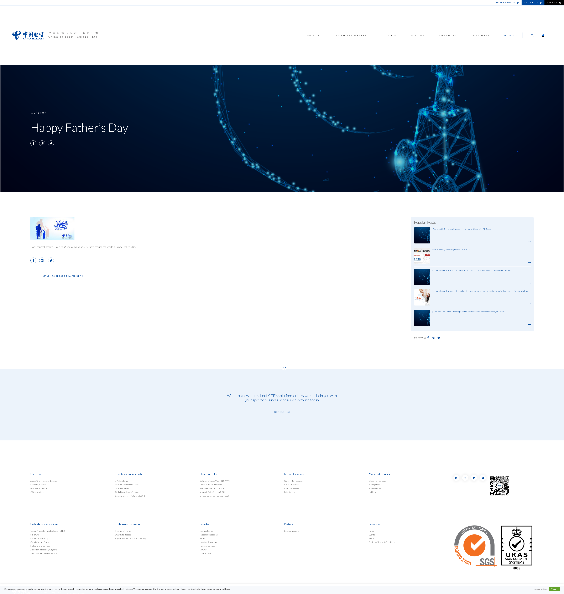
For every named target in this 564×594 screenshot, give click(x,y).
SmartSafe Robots (123, 534)
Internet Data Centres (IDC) (212, 492)
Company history (38, 484)
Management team (38, 488)
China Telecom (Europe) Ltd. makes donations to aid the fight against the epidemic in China (471, 270)
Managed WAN (375, 484)
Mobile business (505, 3)
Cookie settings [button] (541, 589)
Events (372, 534)
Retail (202, 538)
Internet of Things (123, 531)
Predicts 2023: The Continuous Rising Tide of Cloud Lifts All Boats (461, 229)
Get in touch (512, 35)
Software (204, 549)
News (371, 531)
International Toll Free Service (43, 553)
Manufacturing (206, 531)
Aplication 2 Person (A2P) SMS (43, 549)
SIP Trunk (34, 534)
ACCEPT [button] (555, 589)
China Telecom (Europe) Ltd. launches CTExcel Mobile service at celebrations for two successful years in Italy (480, 291)
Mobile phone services (40, 546)
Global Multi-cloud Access (211, 484)
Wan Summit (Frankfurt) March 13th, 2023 (451, 249)
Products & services (351, 35)
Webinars (373, 538)
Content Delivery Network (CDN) (130, 496)
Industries (389, 35)
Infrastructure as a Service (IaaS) (214, 496)
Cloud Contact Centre (40, 542)
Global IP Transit (291, 484)
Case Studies (480, 35)
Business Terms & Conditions (382, 542)
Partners (418, 35)
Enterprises (531, 3)
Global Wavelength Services (127, 492)
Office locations (37, 492)
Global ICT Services (377, 481)
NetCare (372, 492)
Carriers (552, 3)
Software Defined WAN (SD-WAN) (215, 481)
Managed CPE (375, 488)
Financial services (207, 546)
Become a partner (292, 531)
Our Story (313, 35)
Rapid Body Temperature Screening (130, 538)
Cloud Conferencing (39, 538)
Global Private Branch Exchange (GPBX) (47, 531)
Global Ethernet (122, 488)
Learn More (447, 35)
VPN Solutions (121, 481)
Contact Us (282, 412)
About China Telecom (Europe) (43, 481)
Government (205, 553)
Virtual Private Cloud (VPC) (212, 488)
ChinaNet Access (291, 488)
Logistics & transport (209, 542)
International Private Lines (127, 484)
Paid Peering (289, 492)
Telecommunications (209, 534)
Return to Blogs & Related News (63, 276)
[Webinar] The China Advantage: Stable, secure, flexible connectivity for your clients (469, 311)
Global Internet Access (294, 481)
